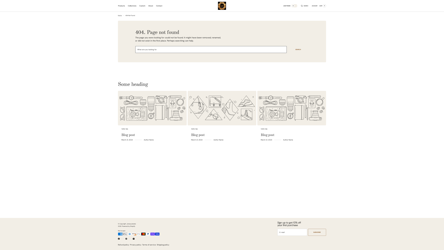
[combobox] (211, 49)
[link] (152, 108)
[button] (304, 5)
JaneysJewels (131, 224)
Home (120, 15)
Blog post (128, 135)
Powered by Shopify (128, 226)
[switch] (294, 5)
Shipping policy (163, 245)
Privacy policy (135, 245)
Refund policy (123, 245)
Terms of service (149, 245)
